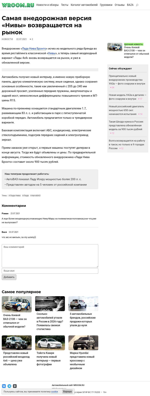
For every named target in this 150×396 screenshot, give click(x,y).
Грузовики (106, 5)
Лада (25, 195)
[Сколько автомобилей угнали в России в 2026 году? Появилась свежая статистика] (50, 303)
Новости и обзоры (47, 5)
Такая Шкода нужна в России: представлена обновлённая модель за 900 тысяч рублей (126, 125)
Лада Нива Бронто (34, 48)
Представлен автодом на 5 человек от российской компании (46, 184)
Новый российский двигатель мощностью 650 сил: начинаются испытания (126, 110)
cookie (54, 391)
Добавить (9, 277)
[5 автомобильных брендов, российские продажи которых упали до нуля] (83, 303)
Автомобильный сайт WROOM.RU (68, 385)
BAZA (130, 5)
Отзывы (120, 5)
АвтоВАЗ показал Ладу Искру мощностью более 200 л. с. (43, 179)
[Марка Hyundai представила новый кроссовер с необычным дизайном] (83, 342)
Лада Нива (15, 195)
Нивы (52, 53)
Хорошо (67, 391)
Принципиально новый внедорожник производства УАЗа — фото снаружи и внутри (127, 79)
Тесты (64, 5)
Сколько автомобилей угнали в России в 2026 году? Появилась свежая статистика (50, 321)
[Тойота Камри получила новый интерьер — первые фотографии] (50, 342)
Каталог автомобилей (84, 5)
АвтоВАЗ (35, 195)
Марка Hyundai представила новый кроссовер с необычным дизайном (82, 360)
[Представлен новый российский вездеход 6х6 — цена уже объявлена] (17, 342)
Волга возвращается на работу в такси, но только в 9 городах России (127, 144)
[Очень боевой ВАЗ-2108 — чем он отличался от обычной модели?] (17, 304)
